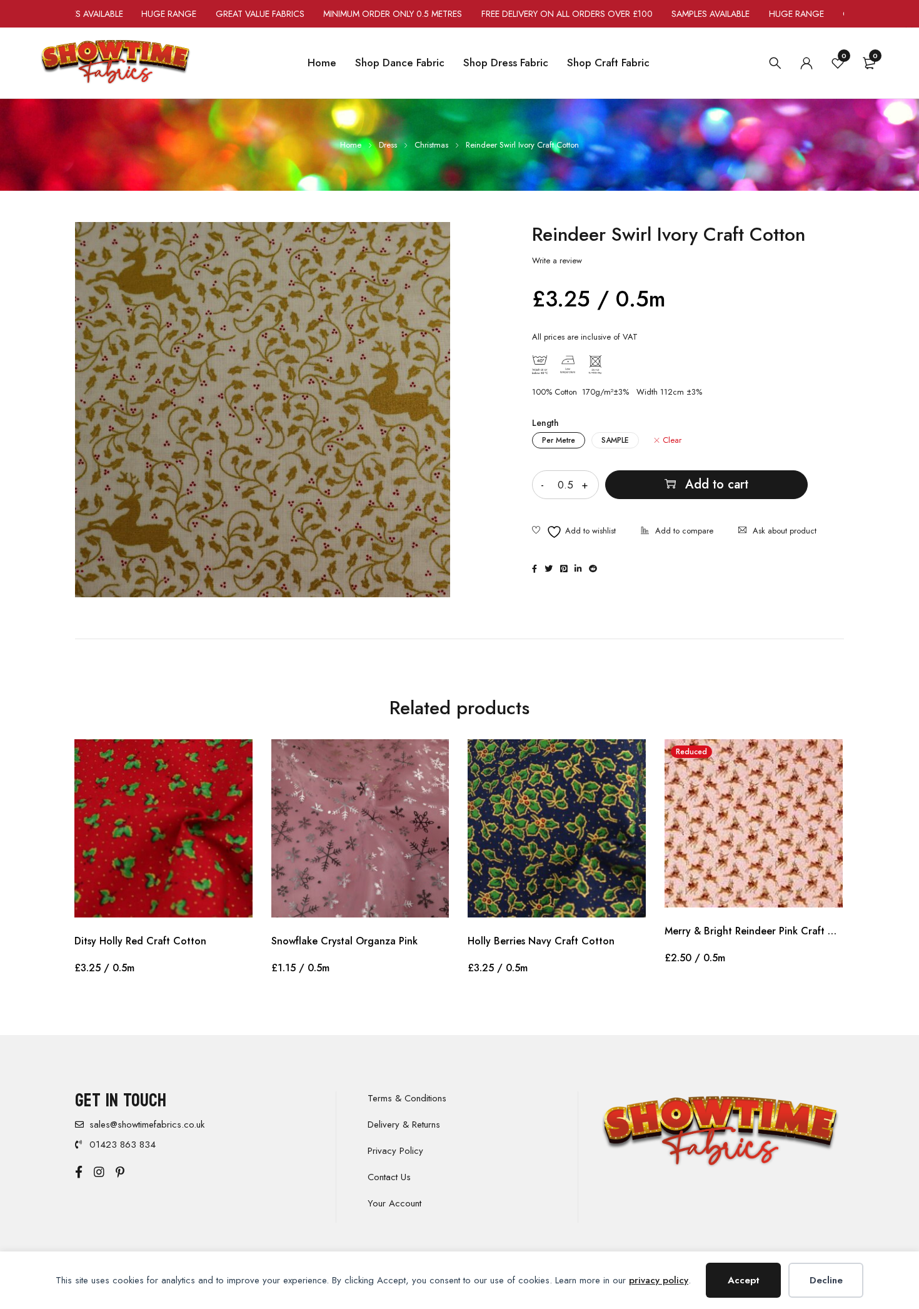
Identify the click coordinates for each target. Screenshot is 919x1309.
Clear (672, 440)
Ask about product (784, 531)
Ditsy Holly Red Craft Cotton (140, 941)
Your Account (394, 1203)
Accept (744, 1280)
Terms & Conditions (407, 1098)
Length (545, 423)
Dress (388, 145)
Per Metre (558, 440)
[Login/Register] (806, 63)
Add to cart (716, 484)
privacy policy (658, 1280)
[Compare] (677, 532)
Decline (826, 1280)
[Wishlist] (574, 532)
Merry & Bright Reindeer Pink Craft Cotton (754, 931)
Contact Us (389, 1177)
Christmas (431, 145)
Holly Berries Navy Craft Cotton (541, 941)
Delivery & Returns (404, 1124)
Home (350, 145)
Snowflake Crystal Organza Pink (344, 941)
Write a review (557, 260)
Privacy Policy (395, 1151)
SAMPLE (615, 440)
